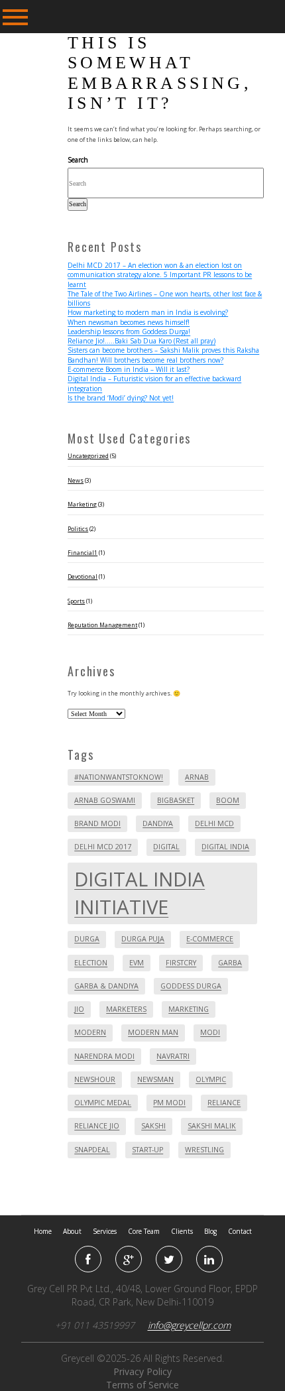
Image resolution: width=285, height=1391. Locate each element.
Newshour (94, 1079)
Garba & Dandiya (106, 986)
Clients (182, 1231)
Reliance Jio (96, 1125)
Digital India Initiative (139, 893)
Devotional (82, 577)
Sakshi (153, 1125)
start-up (147, 1149)
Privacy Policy (142, 1371)
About (72, 1231)
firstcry (181, 962)
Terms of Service (142, 1384)
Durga (86, 938)
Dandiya (157, 823)
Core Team (144, 1231)
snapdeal (92, 1149)
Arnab (197, 777)
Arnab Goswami (104, 800)
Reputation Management (102, 625)
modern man (153, 1032)
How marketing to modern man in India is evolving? (148, 312)
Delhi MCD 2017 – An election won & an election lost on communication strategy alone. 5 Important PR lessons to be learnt (160, 275)
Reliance (224, 1102)
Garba (230, 962)
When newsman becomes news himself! (129, 322)
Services (105, 1231)
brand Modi (97, 823)
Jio (79, 1009)
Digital (166, 846)
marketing (188, 1009)
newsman (155, 1079)
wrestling (204, 1149)
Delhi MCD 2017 (102, 846)
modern (90, 1032)
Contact (240, 1231)
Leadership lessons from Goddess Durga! (129, 331)
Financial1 (82, 553)
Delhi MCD (214, 823)
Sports (76, 601)
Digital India (225, 846)
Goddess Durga (190, 986)
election (90, 962)
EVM (136, 962)
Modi (210, 1032)
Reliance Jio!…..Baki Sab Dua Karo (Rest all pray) (141, 340)
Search (78, 159)
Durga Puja (142, 938)
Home (43, 1231)
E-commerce (209, 938)
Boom (227, 800)
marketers (126, 1009)
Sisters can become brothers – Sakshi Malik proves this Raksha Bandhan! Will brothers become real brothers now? (163, 354)
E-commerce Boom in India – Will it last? (129, 369)
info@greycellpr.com (189, 1325)
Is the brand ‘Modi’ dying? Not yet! (121, 397)
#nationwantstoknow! (118, 777)
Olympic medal (102, 1102)
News (76, 481)
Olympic (211, 1079)
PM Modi (169, 1102)
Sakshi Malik (212, 1125)
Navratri (173, 1056)
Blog (210, 1231)
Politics (78, 529)
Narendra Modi (104, 1056)
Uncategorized (88, 456)
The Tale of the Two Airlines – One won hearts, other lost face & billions (165, 298)
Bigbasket (175, 800)
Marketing (82, 505)
